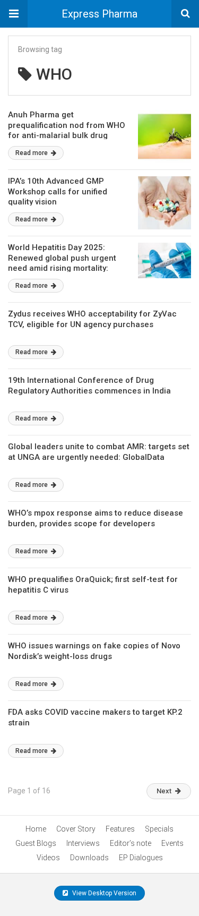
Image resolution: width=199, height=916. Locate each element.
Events (172, 843)
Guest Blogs (35, 843)
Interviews (83, 843)
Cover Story (76, 829)
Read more (32, 153)
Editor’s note (130, 843)
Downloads (89, 857)
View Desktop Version (103, 893)
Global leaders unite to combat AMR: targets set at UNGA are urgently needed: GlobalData (98, 452)
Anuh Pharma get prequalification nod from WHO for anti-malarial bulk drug (66, 125)
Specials (159, 829)
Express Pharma (99, 13)
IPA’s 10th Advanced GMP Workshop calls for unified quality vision (57, 191)
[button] (14, 14)
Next (164, 791)
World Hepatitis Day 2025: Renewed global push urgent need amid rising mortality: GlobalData (62, 263)
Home (35, 829)
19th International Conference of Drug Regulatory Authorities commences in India (89, 385)
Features (120, 829)
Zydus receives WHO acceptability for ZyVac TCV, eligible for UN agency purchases (92, 319)
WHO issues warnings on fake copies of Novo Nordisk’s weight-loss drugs (94, 651)
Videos (48, 857)
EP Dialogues (141, 857)
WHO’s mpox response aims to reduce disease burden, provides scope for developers (95, 518)
